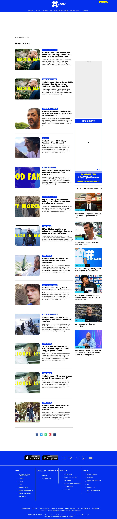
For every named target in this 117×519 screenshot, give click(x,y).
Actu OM (37, 11)
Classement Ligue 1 (73, 11)
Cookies (21, 481)
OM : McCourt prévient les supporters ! (85, 325)
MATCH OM (62, 11)
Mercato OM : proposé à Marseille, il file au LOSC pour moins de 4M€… (88, 215)
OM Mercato (67, 480)
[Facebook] (64, 459)
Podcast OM (51, 510)
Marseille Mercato (85, 508)
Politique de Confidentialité (26, 490)
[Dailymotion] (84, 459)
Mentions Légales (23, 487)
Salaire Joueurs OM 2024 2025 (72, 483)
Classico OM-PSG (44, 508)
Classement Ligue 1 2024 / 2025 (29, 508)
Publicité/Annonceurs (76, 515)
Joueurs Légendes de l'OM (72, 508)
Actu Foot (45, 11)
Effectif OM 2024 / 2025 (70, 477)
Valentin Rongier (68, 486)
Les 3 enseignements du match (93, 491)
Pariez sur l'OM (103, 2)
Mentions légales (60, 515)
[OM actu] (58, 4)
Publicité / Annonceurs (25, 493)
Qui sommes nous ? (47, 478)
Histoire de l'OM (46, 475)
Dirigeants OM (68, 474)
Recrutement (22, 496)
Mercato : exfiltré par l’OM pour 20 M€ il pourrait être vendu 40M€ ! (88, 270)
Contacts (21, 478)
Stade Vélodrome (76, 510)
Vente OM (67, 489)
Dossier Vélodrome (92, 474)
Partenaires (43, 510)
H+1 (88, 484)
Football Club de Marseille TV (94, 481)
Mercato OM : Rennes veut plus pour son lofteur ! (87, 243)
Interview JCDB (91, 487)
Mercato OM (54, 11)
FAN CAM (90, 477)
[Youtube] (90, 459)
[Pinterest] (77, 459)
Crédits (20, 484)
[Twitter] (71, 459)
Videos (20, 37)
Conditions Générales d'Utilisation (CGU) (24, 475)
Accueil (30, 11)
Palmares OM (95, 508)
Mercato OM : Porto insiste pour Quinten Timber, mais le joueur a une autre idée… (87, 297)
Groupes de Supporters (57, 508)
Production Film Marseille (63, 510)
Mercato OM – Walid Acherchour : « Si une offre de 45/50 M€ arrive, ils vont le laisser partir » (88, 353)
